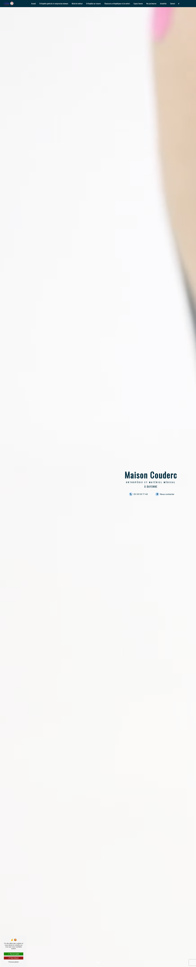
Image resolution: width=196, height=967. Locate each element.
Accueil (33, 3)
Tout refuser (14, 958)
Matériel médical (77, 3)
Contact (172, 3)
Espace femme (138, 3)
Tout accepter (14, 954)
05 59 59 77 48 (141, 494)
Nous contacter (167, 494)
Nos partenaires (151, 3)
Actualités (163, 3)
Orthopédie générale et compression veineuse (53, 3)
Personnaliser (14, 962)
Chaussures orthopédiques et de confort (117, 3)
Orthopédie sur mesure (93, 3)
